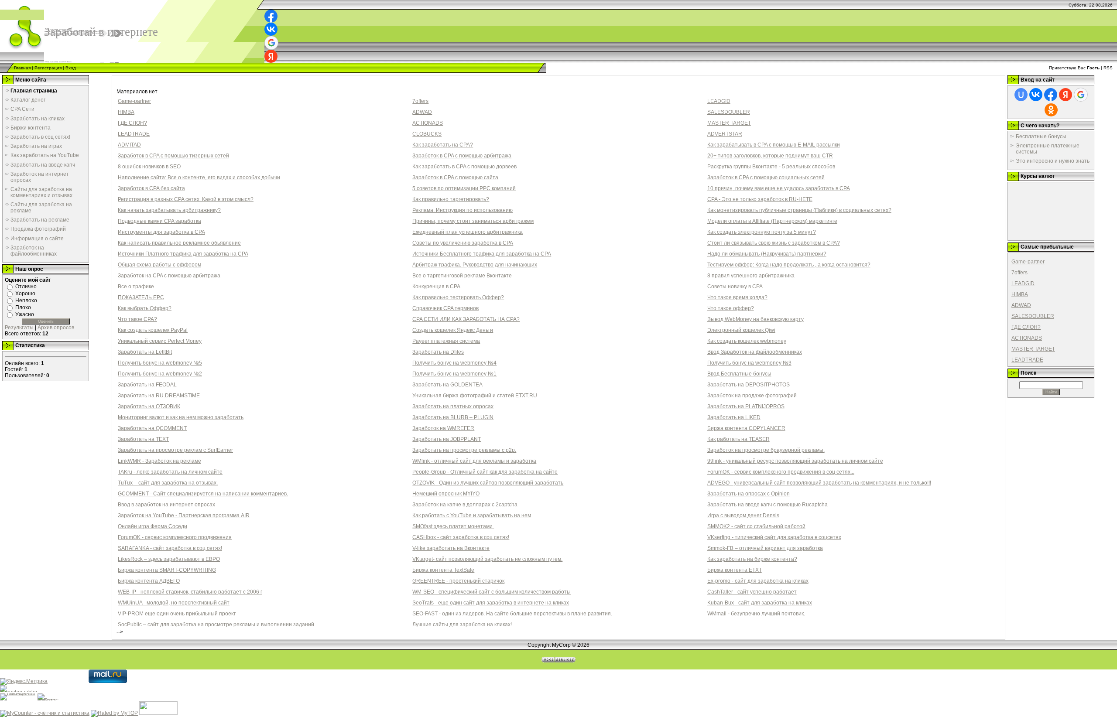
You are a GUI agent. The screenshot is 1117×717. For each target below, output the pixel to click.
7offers (420, 101)
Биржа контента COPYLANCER (746, 428)
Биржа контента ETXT (734, 570)
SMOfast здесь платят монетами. (453, 526)
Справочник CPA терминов (445, 308)
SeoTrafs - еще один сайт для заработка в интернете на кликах (490, 603)
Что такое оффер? (730, 308)
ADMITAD (129, 145)
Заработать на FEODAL (147, 385)
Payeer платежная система (446, 341)
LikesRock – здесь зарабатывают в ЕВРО (169, 559)
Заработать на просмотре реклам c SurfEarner (175, 450)
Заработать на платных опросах (452, 406)
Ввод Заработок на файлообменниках (754, 352)
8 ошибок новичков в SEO (149, 167)
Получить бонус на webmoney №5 (160, 363)
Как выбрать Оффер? (144, 308)
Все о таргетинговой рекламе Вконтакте (462, 276)
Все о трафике (136, 286)
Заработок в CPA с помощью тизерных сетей (173, 156)
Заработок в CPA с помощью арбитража (461, 156)
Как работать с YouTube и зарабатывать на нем (471, 515)
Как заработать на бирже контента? (752, 559)
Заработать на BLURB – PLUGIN (452, 417)
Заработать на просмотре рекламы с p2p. (464, 450)
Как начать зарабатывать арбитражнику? (169, 210)
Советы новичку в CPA (735, 286)
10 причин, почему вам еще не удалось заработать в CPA (778, 188)
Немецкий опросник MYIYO (446, 494)
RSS (1108, 67)
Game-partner (134, 101)
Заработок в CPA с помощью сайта (455, 177)
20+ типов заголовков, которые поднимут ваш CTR (770, 156)
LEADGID (718, 101)
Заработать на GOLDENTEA (447, 385)
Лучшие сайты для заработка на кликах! (462, 624)
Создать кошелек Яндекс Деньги (452, 330)
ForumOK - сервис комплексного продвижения (175, 537)
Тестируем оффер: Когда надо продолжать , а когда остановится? (788, 265)
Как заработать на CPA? (442, 145)
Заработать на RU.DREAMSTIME (159, 396)
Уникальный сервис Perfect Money (160, 341)
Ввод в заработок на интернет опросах (166, 505)
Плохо (23, 307)
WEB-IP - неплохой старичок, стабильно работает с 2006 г (190, 592)
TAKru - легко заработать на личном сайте (170, 472)
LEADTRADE (134, 134)
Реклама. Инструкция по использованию (462, 210)
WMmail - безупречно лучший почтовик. (756, 614)
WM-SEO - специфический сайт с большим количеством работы (491, 592)
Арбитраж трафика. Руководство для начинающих (474, 265)
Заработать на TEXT (143, 439)
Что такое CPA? (137, 319)
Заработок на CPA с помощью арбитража (169, 276)
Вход (70, 67)
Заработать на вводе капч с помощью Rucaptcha (767, 505)
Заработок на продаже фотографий (752, 396)
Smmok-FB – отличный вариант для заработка (765, 548)
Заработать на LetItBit (145, 352)
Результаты (19, 327)
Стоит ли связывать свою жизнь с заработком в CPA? (773, 243)
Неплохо (26, 300)
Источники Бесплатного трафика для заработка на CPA (481, 254)
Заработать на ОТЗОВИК (149, 406)
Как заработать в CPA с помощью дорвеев (464, 167)
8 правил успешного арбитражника (751, 276)
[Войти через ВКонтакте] (271, 29)
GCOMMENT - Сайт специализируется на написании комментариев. (203, 494)
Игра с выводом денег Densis (743, 515)
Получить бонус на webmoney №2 (160, 374)
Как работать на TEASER (738, 439)
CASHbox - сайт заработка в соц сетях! (460, 537)
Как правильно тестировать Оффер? (458, 297)
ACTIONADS (427, 123)
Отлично (26, 286)
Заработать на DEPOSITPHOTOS (748, 385)
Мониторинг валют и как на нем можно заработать (180, 417)
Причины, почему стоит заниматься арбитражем (473, 221)
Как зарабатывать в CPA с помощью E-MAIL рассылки (773, 145)
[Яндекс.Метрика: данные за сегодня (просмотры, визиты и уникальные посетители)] (24, 681)
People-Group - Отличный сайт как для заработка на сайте (485, 472)
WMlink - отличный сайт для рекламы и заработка (474, 461)
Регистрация (48, 67)
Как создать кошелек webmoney (746, 341)
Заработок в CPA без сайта (151, 188)
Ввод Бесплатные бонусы (739, 374)
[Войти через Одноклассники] (1051, 109)
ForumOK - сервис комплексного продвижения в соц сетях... (780, 472)
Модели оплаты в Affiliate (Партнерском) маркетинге (772, 221)
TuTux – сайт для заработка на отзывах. (168, 483)
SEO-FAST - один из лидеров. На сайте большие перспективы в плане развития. (512, 614)
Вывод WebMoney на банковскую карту (755, 319)
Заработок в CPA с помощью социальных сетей (766, 177)
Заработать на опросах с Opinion (748, 494)
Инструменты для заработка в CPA (161, 232)
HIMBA (126, 112)
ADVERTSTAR (724, 134)
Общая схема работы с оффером (159, 265)
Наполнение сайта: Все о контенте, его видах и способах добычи (199, 177)
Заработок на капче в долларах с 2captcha (464, 505)
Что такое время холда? (737, 297)
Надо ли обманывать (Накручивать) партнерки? (766, 254)
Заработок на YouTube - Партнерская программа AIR (184, 515)
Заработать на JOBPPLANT (446, 439)
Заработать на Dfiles (438, 352)
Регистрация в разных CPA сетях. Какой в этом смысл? (186, 199)
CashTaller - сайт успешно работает (752, 592)
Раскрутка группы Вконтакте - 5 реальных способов (771, 167)
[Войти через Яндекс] (271, 56)
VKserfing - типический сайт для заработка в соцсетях (774, 537)
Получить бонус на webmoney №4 (454, 363)
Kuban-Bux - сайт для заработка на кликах (759, 603)
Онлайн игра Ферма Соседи (152, 526)
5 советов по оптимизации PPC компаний (464, 188)
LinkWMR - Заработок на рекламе (159, 461)
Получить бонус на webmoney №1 (454, 374)
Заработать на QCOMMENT (152, 428)
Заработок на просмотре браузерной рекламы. (766, 450)
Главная (22, 67)
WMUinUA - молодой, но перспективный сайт (174, 603)
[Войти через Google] (271, 43)
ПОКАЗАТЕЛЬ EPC (141, 297)
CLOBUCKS (427, 134)
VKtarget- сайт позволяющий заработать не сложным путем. (487, 559)
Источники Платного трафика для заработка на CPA (183, 254)
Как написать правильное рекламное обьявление (179, 243)
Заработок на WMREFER (443, 428)
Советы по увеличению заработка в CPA (462, 243)
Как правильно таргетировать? (450, 199)
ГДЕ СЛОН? (132, 123)
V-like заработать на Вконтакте (451, 548)
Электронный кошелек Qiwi (741, 330)
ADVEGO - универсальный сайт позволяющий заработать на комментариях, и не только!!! (819, 483)
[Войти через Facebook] (271, 16)
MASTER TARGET (729, 123)
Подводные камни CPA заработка (159, 221)
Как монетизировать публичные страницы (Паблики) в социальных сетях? (799, 210)
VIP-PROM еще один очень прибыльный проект (177, 614)
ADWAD (422, 112)
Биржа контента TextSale (443, 570)
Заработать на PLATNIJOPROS (746, 406)
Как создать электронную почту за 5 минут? (761, 232)
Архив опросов (56, 327)
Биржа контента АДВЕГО (149, 581)
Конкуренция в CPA (436, 286)
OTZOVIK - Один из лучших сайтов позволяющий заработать (487, 483)
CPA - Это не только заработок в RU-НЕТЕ (759, 199)
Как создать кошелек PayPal (153, 330)
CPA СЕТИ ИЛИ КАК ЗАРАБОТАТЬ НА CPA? (466, 319)
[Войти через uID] (1021, 94)
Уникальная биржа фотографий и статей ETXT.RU (474, 396)
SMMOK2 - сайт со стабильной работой (756, 526)
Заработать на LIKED (734, 417)
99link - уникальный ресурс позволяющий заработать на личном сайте (795, 461)
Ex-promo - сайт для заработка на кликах (758, 581)
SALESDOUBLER (728, 112)
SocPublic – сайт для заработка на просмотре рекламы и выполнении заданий (216, 624)
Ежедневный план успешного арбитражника (467, 232)
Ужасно (24, 314)
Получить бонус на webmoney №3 (749, 363)
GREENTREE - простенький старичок (458, 581)
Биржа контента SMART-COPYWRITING (167, 570)
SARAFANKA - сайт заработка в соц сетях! (170, 548)
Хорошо (25, 293)
